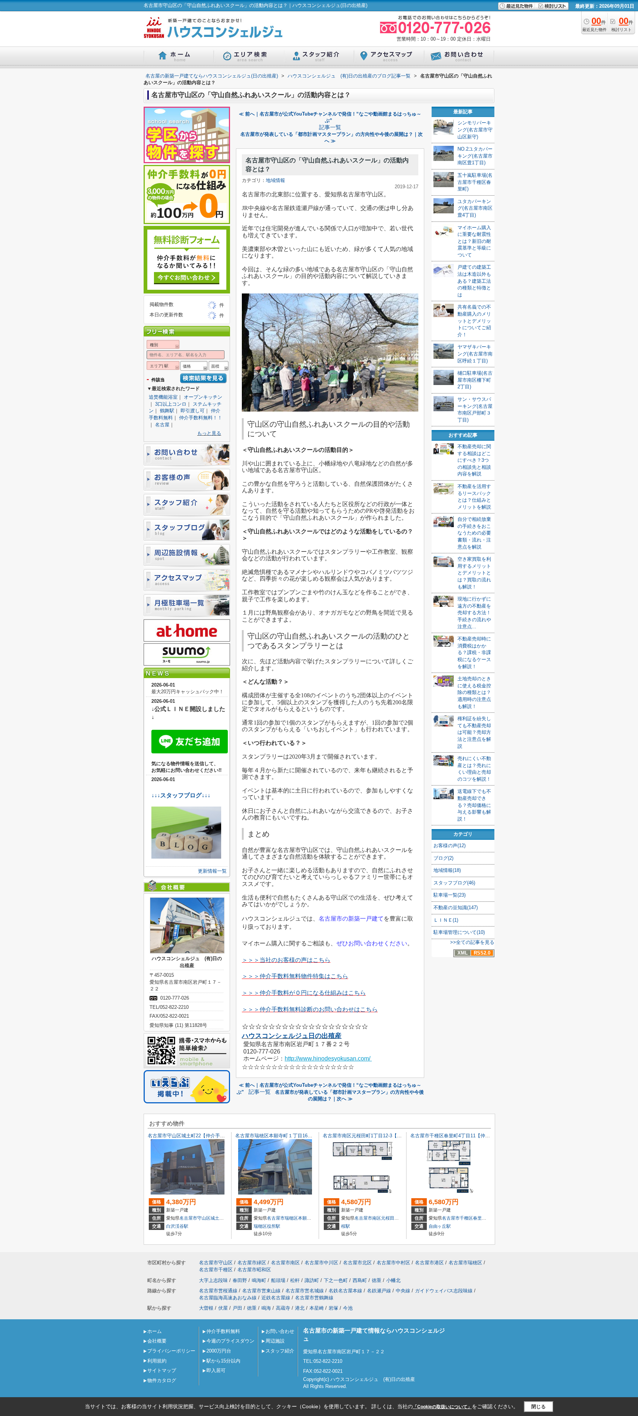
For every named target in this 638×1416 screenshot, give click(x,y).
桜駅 (345, 1226)
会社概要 (157, 1341)
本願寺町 (307, 1218)
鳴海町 (259, 1280)
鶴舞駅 (167, 410)
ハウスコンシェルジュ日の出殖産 (292, 1035)
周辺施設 (275, 1341)
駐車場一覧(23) (449, 895)
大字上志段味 (213, 1280)
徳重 (376, 1280)
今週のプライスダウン (230, 1341)
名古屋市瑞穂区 (282, 1218)
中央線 (403, 1290)
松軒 (295, 1280)
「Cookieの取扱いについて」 (442, 1406)
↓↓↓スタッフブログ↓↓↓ (180, 795)
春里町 (479, 1218)
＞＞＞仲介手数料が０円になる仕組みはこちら (304, 993)
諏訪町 (312, 1280)
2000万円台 (218, 1351)
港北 (300, 1308)
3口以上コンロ (170, 404)
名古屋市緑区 (251, 1262)
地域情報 (275, 180)
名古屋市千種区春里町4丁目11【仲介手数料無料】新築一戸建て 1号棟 (485, 1135)
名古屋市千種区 (457, 1218)
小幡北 (393, 1280)
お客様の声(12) (449, 845)
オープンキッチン (203, 397)
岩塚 (333, 1308)
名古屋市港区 (429, 1262)
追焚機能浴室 (163, 397)
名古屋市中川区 (321, 1262)
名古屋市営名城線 (304, 1290)
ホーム (154, 1331)
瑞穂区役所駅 (267, 1226)
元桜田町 (390, 1218)
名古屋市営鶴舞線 (314, 1297)
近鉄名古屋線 (275, 1297)
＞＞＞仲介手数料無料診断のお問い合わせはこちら (310, 1009)
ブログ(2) (443, 858)
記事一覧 (330, 127)
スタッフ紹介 (279, 1351)
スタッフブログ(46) (454, 883)
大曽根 (206, 1308)
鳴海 (266, 1308)
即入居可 (216, 1370)
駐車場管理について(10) (459, 932)
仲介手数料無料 (223, 1331)
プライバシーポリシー (171, 1351)
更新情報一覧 (212, 871)
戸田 (237, 1308)
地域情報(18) (447, 870)
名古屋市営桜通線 (218, 1290)
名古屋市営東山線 (261, 1290)
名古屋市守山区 (194, 1218)
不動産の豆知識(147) (455, 907)
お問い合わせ (279, 1331)
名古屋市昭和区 (254, 1269)
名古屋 (162, 424)
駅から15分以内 (223, 1361)
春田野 (240, 1280)
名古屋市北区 (357, 1262)
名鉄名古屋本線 (345, 1290)
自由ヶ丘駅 (440, 1226)
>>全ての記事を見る (472, 942)
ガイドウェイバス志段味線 (444, 1290)
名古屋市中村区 (393, 1262)
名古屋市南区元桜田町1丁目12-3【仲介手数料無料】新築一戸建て (393, 1135)
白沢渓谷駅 (177, 1226)
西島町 (360, 1280)
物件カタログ (161, 1380)
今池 (348, 1308)
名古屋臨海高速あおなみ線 (228, 1297)
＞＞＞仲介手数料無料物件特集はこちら (295, 976)
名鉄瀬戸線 (379, 1290)
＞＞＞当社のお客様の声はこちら (286, 960)
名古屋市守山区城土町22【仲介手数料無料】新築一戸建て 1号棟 (219, 1135)
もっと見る (209, 433)
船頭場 (278, 1280)
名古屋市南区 (367, 1218)
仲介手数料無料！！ (200, 417)
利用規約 (157, 1361)
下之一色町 (336, 1280)
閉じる (538, 1406)
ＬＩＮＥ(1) (445, 920)
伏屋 (223, 1308)
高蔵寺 (283, 1308)
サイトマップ (161, 1370)
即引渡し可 (193, 410)
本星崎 (316, 1308)
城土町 (217, 1218)
